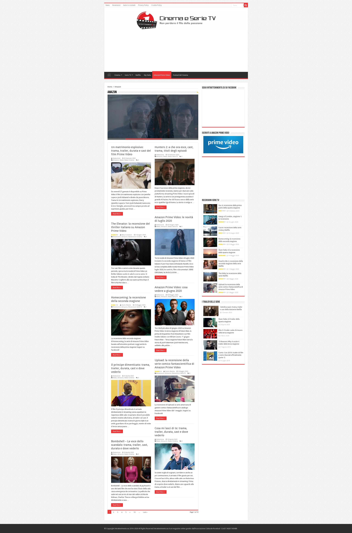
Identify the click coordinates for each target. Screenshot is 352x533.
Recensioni (116, 5)
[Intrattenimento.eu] (176, 20)
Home (109, 75)
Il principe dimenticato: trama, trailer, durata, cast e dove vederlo (130, 368)
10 (134, 512)
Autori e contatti (129, 5)
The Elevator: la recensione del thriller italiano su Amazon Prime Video (130, 227)
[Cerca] (246, 5)
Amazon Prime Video (162, 75)
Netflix (138, 75)
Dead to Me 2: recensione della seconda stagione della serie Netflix (230, 263)
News (108, 5)
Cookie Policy (156, 5)
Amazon (116, 160)
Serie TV (128, 75)
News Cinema (129, 160)
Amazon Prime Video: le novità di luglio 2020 (131, 134)
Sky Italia (147, 75)
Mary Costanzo (127, 235)
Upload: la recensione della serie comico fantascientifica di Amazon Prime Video (174, 364)
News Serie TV (173, 156)
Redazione (116, 158)
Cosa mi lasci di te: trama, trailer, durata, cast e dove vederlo (171, 432)
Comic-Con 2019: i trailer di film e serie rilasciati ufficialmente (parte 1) (230, 355)
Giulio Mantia (126, 305)
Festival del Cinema (180, 75)
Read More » (117, 214)
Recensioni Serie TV (135, 307)
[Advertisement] (176, 50)
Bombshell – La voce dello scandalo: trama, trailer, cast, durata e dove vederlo (129, 445)
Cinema (117, 75)
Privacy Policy (143, 5)
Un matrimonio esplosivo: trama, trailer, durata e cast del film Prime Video (131, 150)
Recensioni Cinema (135, 237)
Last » (145, 512)
